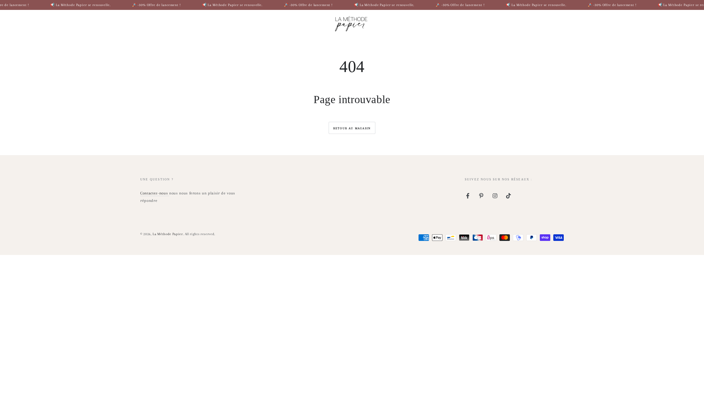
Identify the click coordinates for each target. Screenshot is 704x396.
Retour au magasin (352, 128)
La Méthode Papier (168, 234)
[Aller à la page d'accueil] (352, 22)
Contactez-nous (154, 193)
